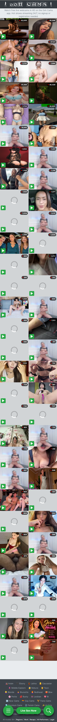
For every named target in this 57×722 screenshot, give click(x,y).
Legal (52, 719)
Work (26, 719)
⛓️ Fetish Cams (32, 705)
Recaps (33, 719)
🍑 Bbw (48, 692)
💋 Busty (24, 696)
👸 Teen (45, 688)
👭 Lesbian (36, 696)
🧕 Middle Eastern (17, 688)
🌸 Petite (12, 696)
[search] (48, 710)
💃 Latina (32, 683)
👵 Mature (33, 688)
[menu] (8, 710)
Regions (19, 719)
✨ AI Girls (47, 705)
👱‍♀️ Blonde (9, 692)
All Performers (42, 719)
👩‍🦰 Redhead (37, 692)
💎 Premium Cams (13, 705)
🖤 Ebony (20, 683)
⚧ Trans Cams (44, 701)
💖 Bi (46, 696)
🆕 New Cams (12, 701)
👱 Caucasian (45, 683)
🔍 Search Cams (44, 714)
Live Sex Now (28, 710)
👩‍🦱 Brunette (22, 692)
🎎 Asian (9, 683)
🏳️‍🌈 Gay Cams (28, 701)
